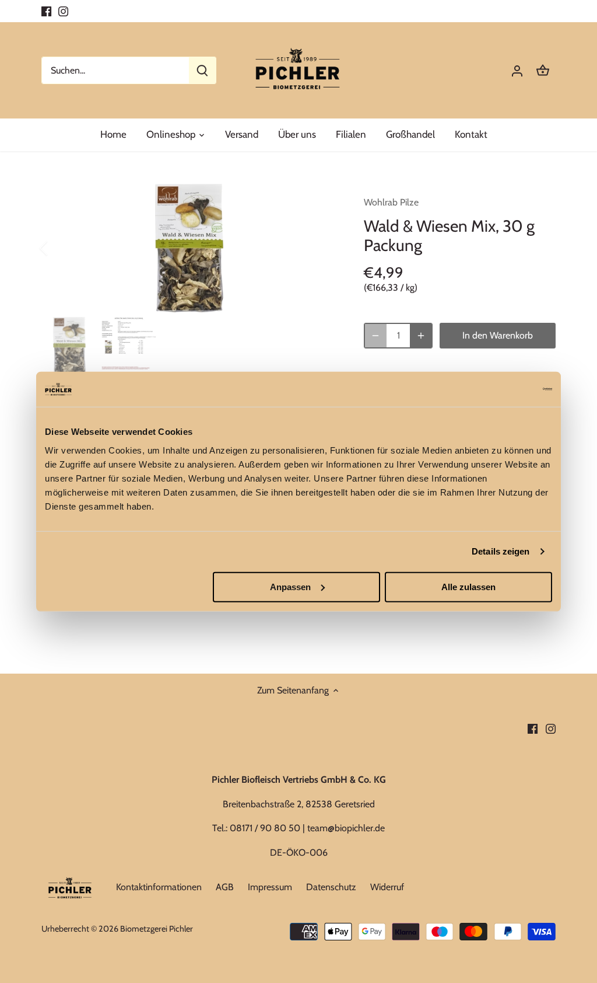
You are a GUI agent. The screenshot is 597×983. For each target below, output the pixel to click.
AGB (225, 887)
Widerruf (387, 887)
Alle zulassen (468, 586)
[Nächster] (318, 248)
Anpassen (290, 586)
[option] (188, 248)
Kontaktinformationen (159, 887)
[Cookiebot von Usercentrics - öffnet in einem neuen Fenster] (501, 389)
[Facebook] (46, 11)
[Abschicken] (202, 70)
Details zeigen (500, 551)
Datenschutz (331, 887)
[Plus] (421, 335)
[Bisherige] (59, 248)
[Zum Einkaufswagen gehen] (543, 70)
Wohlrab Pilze (391, 202)
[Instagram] (63, 11)
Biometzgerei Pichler (156, 928)
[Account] (517, 70)
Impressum (270, 887)
